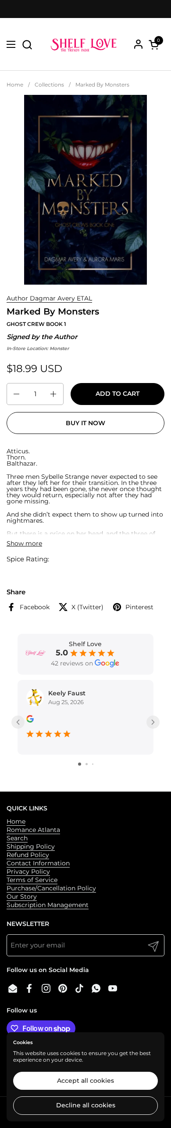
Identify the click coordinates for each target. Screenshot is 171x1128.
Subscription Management (48, 905)
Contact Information (38, 863)
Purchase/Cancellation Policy (51, 888)
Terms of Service (32, 880)
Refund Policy (28, 855)
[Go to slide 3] (92, 764)
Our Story (22, 896)
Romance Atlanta (33, 830)
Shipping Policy (31, 846)
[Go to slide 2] (87, 764)
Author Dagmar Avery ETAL (49, 298)
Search (17, 838)
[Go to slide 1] (79, 764)
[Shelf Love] (84, 44)
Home (16, 821)
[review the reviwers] (30, 720)
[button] (26, 44)
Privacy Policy (28, 871)
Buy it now (85, 423)
